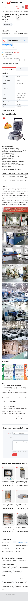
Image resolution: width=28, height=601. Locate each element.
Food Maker (21, 579)
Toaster (14, 567)
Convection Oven (7, 571)
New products (5, 545)
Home (3, 11)
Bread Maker (17, 571)
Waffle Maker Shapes (8, 586)
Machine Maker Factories (9, 579)
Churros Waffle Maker (21, 582)
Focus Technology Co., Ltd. (19, 594)
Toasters (18, 551)
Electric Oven (6, 567)
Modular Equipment (20, 548)
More (3, 589)
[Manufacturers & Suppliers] (14, 2)
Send (15, 455)
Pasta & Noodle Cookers (7, 551)
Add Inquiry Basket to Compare (10, 63)
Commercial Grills (6, 548)
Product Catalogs (23, 542)
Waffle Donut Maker (7, 582)
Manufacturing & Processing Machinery (14, 11)
